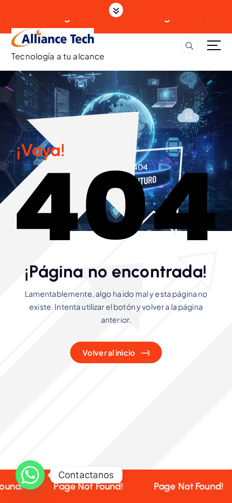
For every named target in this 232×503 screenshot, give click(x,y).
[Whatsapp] (30, 475)
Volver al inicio (109, 352)
